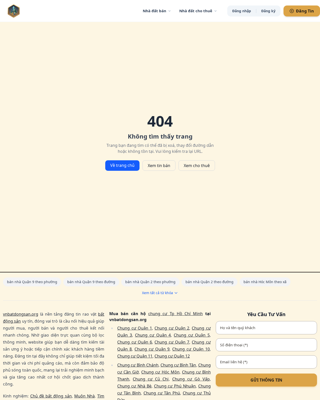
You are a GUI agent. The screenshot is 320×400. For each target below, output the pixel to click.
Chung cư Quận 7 (171, 342)
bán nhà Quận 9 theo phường (32, 281)
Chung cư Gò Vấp (191, 379)
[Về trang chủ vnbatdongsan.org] (24, 11)
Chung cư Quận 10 (191, 349)
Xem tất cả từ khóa (157, 292)
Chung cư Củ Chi (150, 379)
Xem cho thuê (197, 165)
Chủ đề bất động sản (51, 396)
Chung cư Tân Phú (162, 393)
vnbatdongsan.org (20, 314)
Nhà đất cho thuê (195, 10)
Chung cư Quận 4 (153, 335)
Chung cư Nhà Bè (134, 386)
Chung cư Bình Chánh (137, 365)
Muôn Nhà (84, 396)
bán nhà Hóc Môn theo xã (265, 281)
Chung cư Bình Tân (178, 365)
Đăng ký (268, 10)
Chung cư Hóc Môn (160, 372)
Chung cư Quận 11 (134, 356)
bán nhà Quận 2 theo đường (210, 281)
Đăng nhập (241, 10)
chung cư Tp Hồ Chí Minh (175, 313)
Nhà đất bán (154, 10)
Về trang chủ (122, 165)
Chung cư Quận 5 (192, 335)
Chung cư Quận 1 (134, 328)
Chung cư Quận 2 (171, 328)
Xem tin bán (159, 165)
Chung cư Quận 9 (152, 349)
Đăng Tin (305, 11)
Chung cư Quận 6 (134, 342)
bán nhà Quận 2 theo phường (150, 281)
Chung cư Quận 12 (172, 356)
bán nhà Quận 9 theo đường (91, 281)
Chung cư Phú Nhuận (175, 386)
